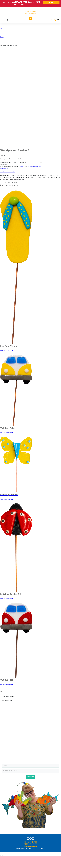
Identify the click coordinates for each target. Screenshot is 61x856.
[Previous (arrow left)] (0, 855)
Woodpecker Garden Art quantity (13, 162)
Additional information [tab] (7, 172)
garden (30, 166)
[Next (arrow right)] (2, 855)
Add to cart (3, 164)
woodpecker (37, 166)
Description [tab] (4, 168)
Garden (21, 166)
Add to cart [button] (9, 351)
